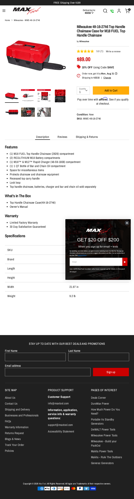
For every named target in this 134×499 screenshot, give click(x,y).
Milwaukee (84, 41)
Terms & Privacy (82, 255)
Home (7, 20)
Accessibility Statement (61, 431)
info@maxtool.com (58, 403)
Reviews (62, 137)
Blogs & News (13, 439)
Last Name (74, 351)
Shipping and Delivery (17, 409)
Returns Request (14, 433)
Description (42, 137)
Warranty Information (16, 427)
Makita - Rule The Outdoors (106, 457)
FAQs (8, 421)
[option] (36, 56)
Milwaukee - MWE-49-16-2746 (27, 20)
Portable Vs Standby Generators (102, 421)
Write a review (113, 51)
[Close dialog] (127, 222)
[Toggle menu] (4, 11)
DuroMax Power (100, 403)
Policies (9, 451)
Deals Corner (98, 398)
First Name (11, 351)
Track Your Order (14, 445)
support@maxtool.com (60, 425)
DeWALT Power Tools (103, 429)
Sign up (111, 372)
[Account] (119, 10)
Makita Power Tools (102, 451)
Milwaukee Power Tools (104, 435)
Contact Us (11, 403)
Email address (13, 366)
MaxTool (42, 483)
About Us (10, 398)
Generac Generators (102, 463)
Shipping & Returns (87, 137)
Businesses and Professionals (22, 415)
